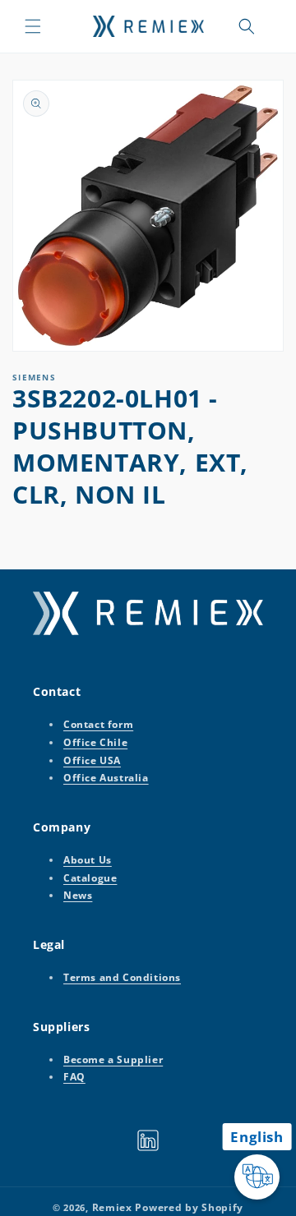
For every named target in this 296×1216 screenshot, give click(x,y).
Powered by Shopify (189, 1207)
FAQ (74, 1077)
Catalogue (90, 878)
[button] (33, 26)
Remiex (112, 1207)
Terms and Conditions (122, 977)
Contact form (98, 724)
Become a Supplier (113, 1059)
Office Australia (106, 778)
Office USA (92, 760)
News (77, 895)
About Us (87, 860)
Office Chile (95, 742)
